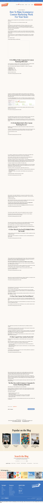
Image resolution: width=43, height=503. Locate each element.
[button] (11, 498)
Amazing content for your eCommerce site (26, 226)
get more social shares (28, 298)
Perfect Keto (14, 267)
